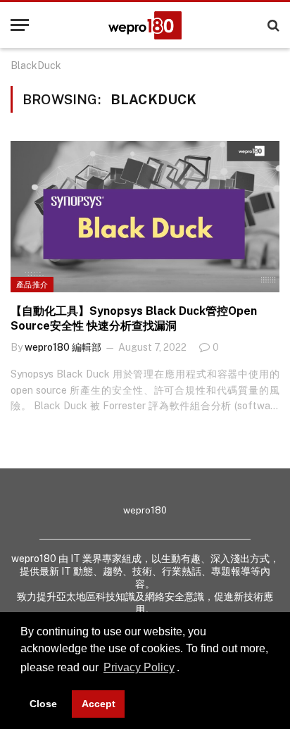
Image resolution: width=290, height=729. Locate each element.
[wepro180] (145, 25)
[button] (184, 669)
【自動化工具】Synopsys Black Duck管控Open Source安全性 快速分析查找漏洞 (134, 318)
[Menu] (20, 25)
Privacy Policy (139, 667)
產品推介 (32, 284)
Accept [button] (98, 703)
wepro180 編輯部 (63, 347)
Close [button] (43, 703)
